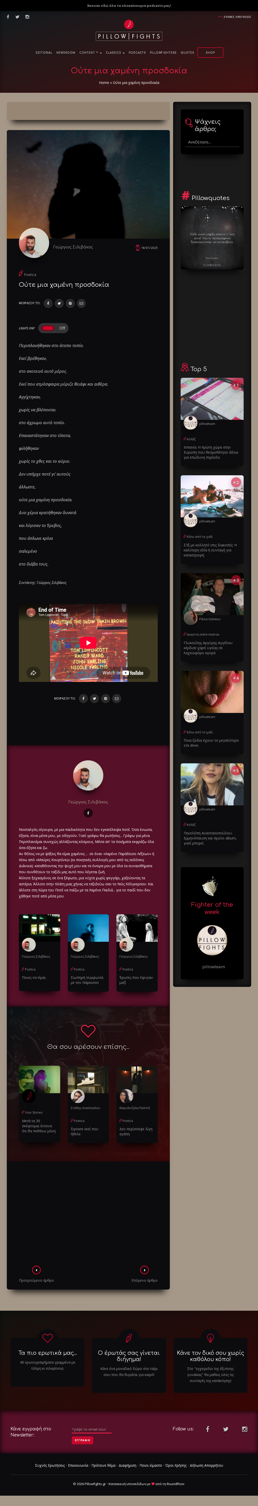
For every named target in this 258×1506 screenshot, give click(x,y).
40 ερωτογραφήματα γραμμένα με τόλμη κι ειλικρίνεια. (47, 1365)
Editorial (44, 52)
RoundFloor (175, 1484)
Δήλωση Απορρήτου (206, 1465)
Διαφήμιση (127, 1465)
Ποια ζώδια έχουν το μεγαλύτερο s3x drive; (211, 743)
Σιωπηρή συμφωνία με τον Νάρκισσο (87, 980)
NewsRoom (65, 52)
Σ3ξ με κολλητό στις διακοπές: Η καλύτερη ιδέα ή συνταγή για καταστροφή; (210, 550)
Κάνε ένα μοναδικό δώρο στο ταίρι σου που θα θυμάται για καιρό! (129, 1371)
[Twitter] (59, 303)
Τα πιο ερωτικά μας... (47, 1353)
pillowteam (207, 424)
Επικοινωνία (78, 1465)
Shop (210, 52)
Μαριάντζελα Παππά (134, 1108)
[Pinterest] (70, 303)
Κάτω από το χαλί (200, 537)
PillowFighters (163, 52)
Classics (114, 52)
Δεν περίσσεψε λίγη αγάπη (135, 1131)
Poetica (30, 274)
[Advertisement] (88, 1215)
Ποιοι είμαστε (151, 1465)
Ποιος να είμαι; (34, 977)
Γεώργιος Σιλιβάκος (73, 247)
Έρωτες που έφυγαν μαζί (136, 980)
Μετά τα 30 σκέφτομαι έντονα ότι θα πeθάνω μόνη (39, 1125)
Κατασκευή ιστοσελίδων (127, 1484)
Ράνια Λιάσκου (210, 619)
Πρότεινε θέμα (103, 1465)
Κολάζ (191, 439)
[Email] (81, 303)
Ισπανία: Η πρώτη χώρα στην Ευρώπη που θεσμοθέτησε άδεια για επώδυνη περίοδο (211, 452)
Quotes (187, 52)
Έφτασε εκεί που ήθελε (85, 1131)
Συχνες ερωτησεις (237, 17)
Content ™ (89, 52)
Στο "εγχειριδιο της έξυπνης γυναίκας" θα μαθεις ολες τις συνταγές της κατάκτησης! (210, 1374)
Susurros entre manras (203, 634)
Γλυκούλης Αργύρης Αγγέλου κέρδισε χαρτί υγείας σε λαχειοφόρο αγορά (208, 647)
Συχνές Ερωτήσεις (50, 1465)
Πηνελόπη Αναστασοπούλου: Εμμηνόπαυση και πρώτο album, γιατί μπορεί (210, 838)
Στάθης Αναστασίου (85, 1108)
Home (104, 82)
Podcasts (137, 52)
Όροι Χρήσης (175, 1465)
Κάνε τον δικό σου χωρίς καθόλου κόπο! (210, 1356)
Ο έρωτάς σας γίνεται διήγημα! (129, 1356)
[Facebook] (48, 303)
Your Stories (33, 1112)
